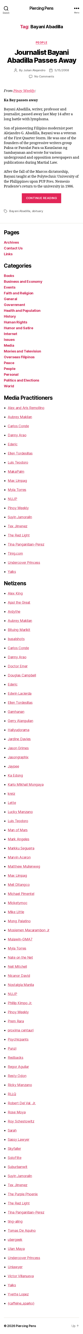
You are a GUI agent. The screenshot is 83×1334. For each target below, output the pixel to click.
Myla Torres (17, 490)
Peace (9, 363)
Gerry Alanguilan (20, 721)
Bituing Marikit (19, 630)
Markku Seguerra (21, 848)
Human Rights (15, 322)
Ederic (12, 444)
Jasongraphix (18, 757)
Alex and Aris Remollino (26, 408)
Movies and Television (22, 351)
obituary (37, 211)
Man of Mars (18, 830)
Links (8, 254)
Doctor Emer (18, 666)
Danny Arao (17, 435)
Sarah (12, 1130)
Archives (11, 242)
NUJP (12, 499)
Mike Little (16, 912)
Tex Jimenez (17, 526)
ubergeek (15, 1240)
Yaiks (12, 572)
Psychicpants (18, 1039)
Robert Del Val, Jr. (22, 1103)
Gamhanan (16, 712)
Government (14, 305)
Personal (11, 374)
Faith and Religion (18, 293)
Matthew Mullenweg (24, 866)
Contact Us (13, 248)
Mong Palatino (19, 921)
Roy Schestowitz (21, 1121)
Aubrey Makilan (20, 417)
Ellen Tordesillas (20, 453)
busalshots (16, 639)
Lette (12, 803)
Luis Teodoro (18, 462)
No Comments (44, 76)
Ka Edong (15, 775)
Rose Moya (17, 1112)
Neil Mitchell (17, 966)
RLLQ (12, 1094)
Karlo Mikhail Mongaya (25, 784)
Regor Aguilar (18, 1067)
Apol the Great (19, 602)
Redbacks (15, 1058)
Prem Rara (16, 1021)
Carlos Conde (18, 426)
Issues (9, 340)
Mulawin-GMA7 (20, 939)
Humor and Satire (18, 328)
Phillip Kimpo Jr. (20, 1003)
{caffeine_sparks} (21, 1303)
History (10, 316)
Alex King (15, 593)
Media (9, 345)
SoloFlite (14, 1158)
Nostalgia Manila (21, 985)
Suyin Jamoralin (20, 517)
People (41, 42)
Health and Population (22, 311)
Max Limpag (17, 481)
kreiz (11, 794)
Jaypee (13, 766)
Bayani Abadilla (19, 211)
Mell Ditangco (19, 885)
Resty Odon (17, 1076)
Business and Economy (23, 281)
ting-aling (15, 1221)
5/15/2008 (61, 70)
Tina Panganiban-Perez (26, 544)
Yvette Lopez (18, 1294)
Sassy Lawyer (18, 1139)
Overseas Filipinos (19, 357)
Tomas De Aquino (22, 1230)
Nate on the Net (20, 957)
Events (9, 287)
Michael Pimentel (21, 894)
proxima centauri (21, 1030)
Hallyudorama (18, 730)
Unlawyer (15, 1267)
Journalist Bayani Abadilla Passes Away (41, 56)
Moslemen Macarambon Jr (28, 930)
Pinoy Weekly (24, 91)
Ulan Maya (16, 1249)
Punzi (12, 1048)
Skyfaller (14, 1149)
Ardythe (14, 611)
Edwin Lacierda (19, 693)
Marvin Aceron (19, 857)
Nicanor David (19, 976)
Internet (10, 334)
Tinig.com (15, 553)
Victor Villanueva (21, 1276)
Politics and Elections (21, 380)
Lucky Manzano (20, 812)
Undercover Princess (24, 562)
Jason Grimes (18, 748)
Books (9, 276)
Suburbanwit (17, 1167)
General (10, 299)
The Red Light (19, 535)
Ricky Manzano (20, 1085)
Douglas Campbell (22, 675)
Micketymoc (17, 903)
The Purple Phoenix (23, 1194)
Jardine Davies (19, 739)
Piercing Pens (42, 8)
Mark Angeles (18, 839)
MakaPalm (16, 471)
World (9, 386)
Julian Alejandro (34, 70)
